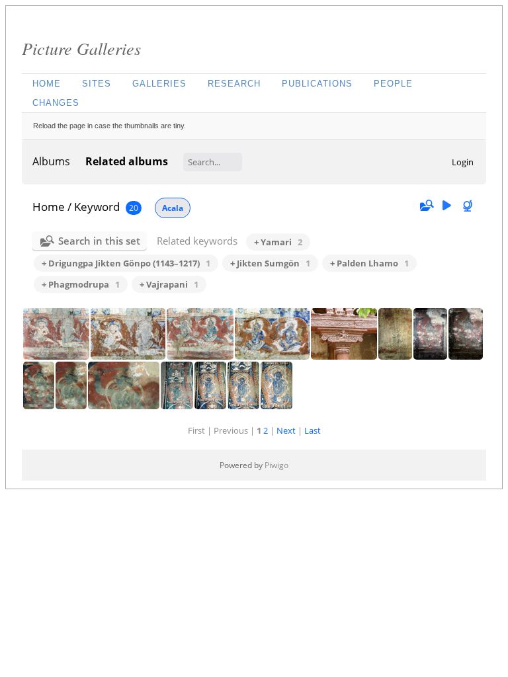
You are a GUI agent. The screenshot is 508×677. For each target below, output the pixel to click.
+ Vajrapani (169, 284)
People (393, 84)
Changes (55, 103)
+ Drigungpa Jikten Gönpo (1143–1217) (126, 263)
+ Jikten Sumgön (270, 263)
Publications (317, 84)
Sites (96, 84)
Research (234, 84)
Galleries (159, 84)
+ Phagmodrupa (81, 284)
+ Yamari (278, 242)
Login (463, 162)
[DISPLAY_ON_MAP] (469, 206)
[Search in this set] (426, 206)
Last (312, 430)
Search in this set (99, 240)
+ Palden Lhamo (369, 263)
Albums (51, 161)
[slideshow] (446, 206)
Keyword (97, 206)
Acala (172, 208)
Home (46, 84)
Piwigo (276, 465)
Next (286, 430)
